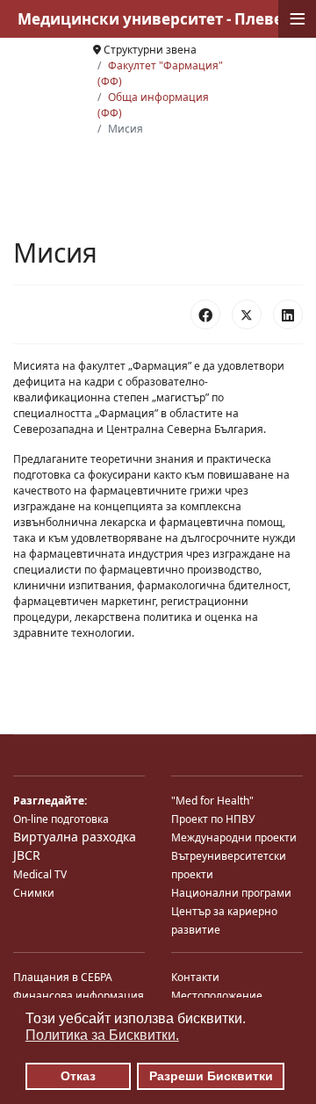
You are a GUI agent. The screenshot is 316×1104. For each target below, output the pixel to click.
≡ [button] (297, 19)
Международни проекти (234, 837)
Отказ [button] (78, 1076)
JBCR (26, 855)
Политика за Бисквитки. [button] (102, 1035)
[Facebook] (205, 314)
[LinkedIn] (288, 314)
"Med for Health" (212, 800)
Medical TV (40, 874)
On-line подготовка (61, 819)
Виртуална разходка (74, 836)
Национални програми (231, 892)
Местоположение (216, 995)
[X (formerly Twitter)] (247, 314)
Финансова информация (78, 995)
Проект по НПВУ (213, 819)
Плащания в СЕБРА (62, 977)
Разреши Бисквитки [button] (211, 1076)
